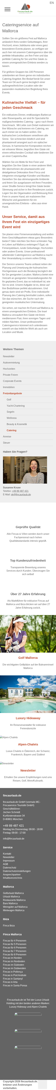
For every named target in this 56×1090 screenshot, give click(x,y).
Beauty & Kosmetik (17, 424)
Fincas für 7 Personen (14, 951)
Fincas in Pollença (13, 971)
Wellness (12, 418)
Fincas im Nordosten (14, 961)
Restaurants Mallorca (14, 900)
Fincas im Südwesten (14, 968)
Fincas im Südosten (13, 965)
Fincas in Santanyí (13, 978)
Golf (9, 399)
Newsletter (8, 356)
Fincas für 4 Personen (14, 940)
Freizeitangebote (12, 393)
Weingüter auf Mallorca (15, 907)
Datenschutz (9, 867)
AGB (5, 864)
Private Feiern (10, 375)
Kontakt (7, 853)
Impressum (9, 860)
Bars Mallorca (10, 903)
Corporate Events (12, 381)
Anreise (7, 436)
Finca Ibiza (9, 925)
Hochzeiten (9, 369)
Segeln (10, 412)
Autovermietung (11, 362)
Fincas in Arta (10, 982)
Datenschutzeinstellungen (17, 871)
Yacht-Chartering (16, 405)
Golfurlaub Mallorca (13, 893)
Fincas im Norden (12, 958)
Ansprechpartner (12, 874)
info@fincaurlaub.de (13, 838)
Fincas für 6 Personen (14, 947)
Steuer (6, 442)
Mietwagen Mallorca (13, 910)
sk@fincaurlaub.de (21, 494)
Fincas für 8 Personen (14, 954)
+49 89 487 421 (20, 491)
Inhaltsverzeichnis (12, 878)
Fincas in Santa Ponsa (15, 985)
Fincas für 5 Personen (14, 944)
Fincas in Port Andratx (14, 975)
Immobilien (9, 387)
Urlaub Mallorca (11, 896)
